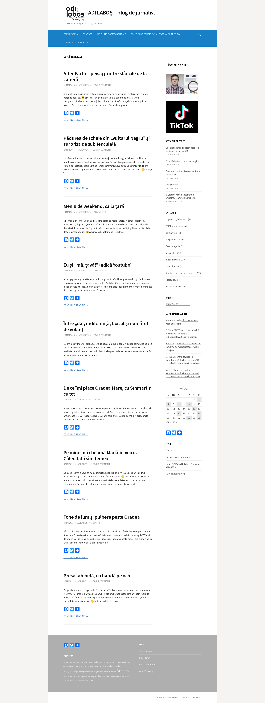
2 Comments (99, 212)
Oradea (122, 670)
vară (74, 680)
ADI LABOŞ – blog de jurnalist (121, 12)
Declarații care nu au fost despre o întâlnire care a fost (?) (182, 149)
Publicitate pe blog (77, 42)
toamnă (66, 680)
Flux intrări (144, 657)
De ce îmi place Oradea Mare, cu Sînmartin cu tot (107, 391)
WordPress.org (146, 671)
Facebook (79, 666)
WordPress (173, 697)
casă (77, 662)
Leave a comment (101, 85)
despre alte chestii (175, 239)
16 (194, 408)
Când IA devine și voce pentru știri (182, 161)
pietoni (84, 677)
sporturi (170, 279)
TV (71, 680)
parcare (67, 676)
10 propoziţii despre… (177, 219)
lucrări (120, 666)
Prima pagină (70, 34)
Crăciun (113, 662)
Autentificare (145, 650)
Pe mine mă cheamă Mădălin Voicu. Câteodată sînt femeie (100, 455)
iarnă (107, 666)
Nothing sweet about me (111, 34)
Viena (79, 680)
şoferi (91, 680)
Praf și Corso (172, 184)
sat (109, 676)
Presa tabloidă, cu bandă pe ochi (97, 575)
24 (199, 413)
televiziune (128, 677)
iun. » (174, 421)
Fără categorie (173, 246)
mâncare (103, 672)
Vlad (84, 680)
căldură (65, 666)
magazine (84, 672)
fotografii (91, 666)
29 (189, 418)
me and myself (173, 259)
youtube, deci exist (175, 286)
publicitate (171, 266)
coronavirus (171, 232)
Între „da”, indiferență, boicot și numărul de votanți (105, 326)
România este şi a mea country (180, 273)
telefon (121, 676)
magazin (77, 672)
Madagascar (68, 671)
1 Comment (97, 399)
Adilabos (84, 85)
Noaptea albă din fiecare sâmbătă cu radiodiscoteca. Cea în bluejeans (182, 333)
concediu (83, 662)
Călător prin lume (174, 226)
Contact (87, 34)
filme (85, 666)
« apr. (168, 421)
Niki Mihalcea (111, 672)
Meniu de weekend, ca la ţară (93, 206)
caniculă (71, 662)
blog (65, 662)
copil (94, 662)
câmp (128, 662)
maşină (96, 671)
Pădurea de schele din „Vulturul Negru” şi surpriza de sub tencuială (106, 141)
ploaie (90, 676)
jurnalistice (171, 253)
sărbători (114, 677)
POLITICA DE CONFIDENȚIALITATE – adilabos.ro (155, 34)
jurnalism (114, 666)
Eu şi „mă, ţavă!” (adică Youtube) (97, 265)
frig (95, 666)
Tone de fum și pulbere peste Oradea (101, 517)
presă (96, 676)
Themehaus (196, 697)
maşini (90, 672)
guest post (100, 666)
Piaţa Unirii (76, 676)
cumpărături (121, 662)
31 (199, 418)
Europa (71, 666)
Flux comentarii (147, 664)
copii (90, 662)
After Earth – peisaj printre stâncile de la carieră (105, 76)
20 (179, 413)
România (102, 676)
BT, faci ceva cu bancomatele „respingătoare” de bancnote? (181, 196)
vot (87, 680)
